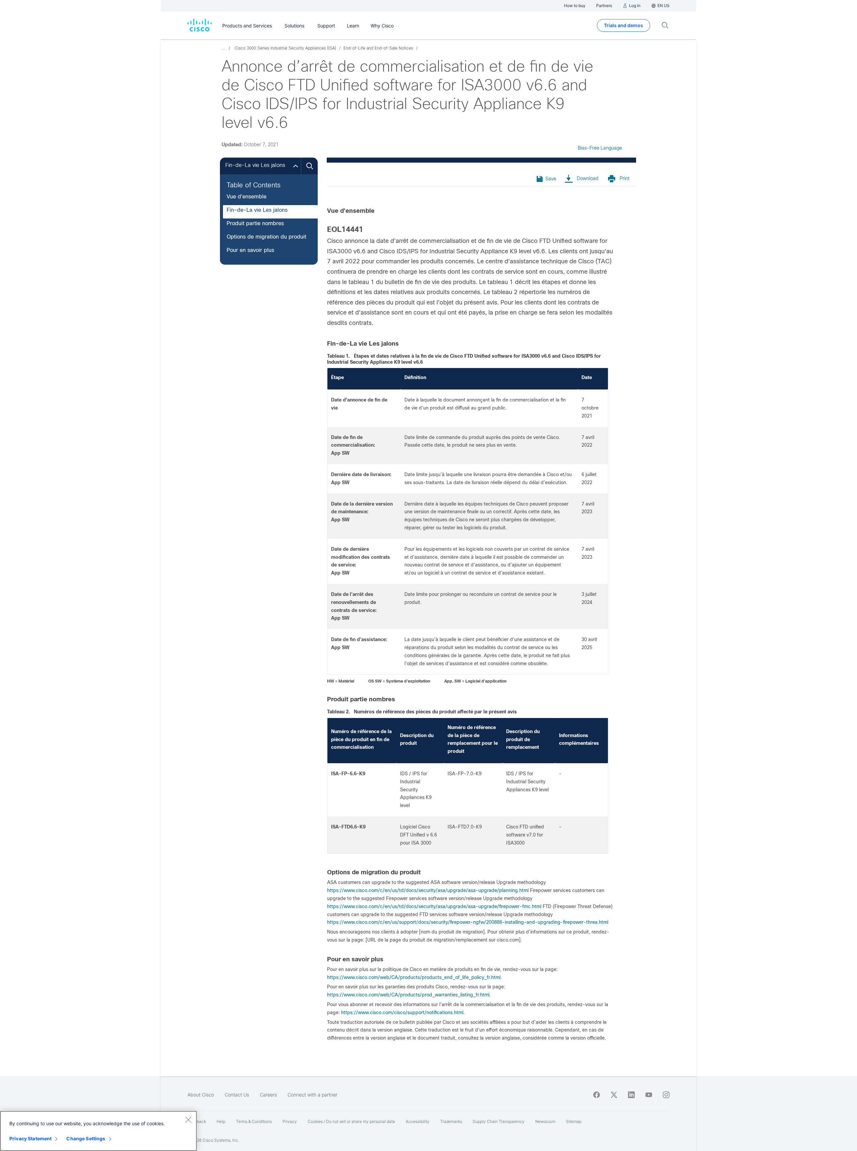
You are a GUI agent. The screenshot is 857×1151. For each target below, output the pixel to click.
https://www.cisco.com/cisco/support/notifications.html (402, 1012)
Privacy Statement (30, 1138)
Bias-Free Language (600, 148)
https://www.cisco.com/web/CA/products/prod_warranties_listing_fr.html (408, 994)
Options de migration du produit (266, 237)
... (224, 48)
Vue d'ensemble (246, 196)
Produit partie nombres (255, 223)
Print (624, 178)
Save (550, 178)
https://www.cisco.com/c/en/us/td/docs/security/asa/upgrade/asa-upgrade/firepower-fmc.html (434, 906)
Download (587, 178)
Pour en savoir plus (250, 250)
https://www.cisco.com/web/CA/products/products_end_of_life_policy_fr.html (413, 977)
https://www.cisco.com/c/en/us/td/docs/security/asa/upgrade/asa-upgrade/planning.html (428, 890)
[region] (98, 1131)
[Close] (188, 1119)
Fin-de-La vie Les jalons (257, 210)
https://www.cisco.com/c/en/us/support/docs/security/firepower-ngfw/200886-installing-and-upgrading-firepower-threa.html (467, 922)
